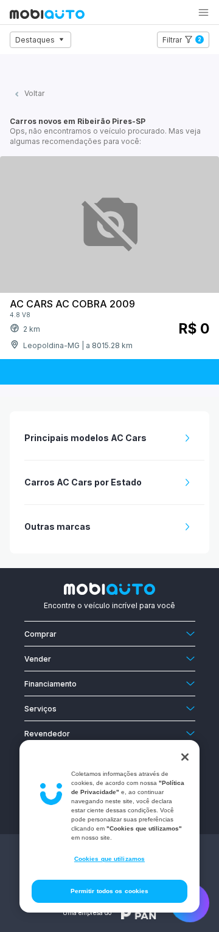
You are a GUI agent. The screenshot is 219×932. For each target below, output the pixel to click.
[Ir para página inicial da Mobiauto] (47, 15)
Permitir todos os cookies (110, 891)
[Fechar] (185, 757)
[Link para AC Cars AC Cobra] (109, 226)
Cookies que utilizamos (109, 858)
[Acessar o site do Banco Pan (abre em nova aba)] (138, 912)
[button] (203, 12)
